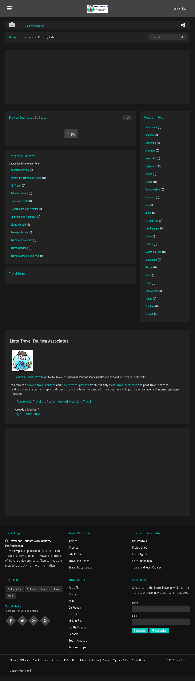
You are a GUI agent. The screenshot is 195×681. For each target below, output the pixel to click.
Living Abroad (18, 225)
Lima (148, 236)
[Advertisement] (97, 77)
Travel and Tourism (21, 240)
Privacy (84, 660)
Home (12, 37)
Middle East (76, 620)
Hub (74, 660)
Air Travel (16, 186)
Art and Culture (19, 193)
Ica (147, 205)
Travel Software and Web (25, 256)
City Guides (76, 554)
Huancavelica (152, 189)
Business (27, 37)
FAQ (66, 660)
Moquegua (151, 260)
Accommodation (20, 170)
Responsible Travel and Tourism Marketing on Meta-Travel (54, 401)
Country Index (33, 26)
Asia (71, 600)
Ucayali (149, 314)
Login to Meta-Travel (28, 413)
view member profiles (75, 385)
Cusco (149, 182)
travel (57, 589)
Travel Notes (138, 660)
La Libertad (151, 221)
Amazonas (151, 127)
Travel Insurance (79, 561)
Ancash (149, 135)
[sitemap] (7, 541)
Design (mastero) (19, 670)
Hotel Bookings (142, 561)
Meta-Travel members (123, 385)
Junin (148, 213)
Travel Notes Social (81, 567)
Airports (73, 547)
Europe (73, 614)
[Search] (182, 37)
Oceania (73, 634)
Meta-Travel (181, 660)
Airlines (73, 541)
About (13, 660)
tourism (45, 589)
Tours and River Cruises (147, 567)
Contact (56, 660)
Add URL (74, 587)
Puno (148, 283)
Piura (148, 275)
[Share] (183, 25)
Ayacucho (150, 158)
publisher (31, 589)
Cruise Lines (139, 547)
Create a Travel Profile (29, 377)
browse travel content (41, 385)
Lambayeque (152, 228)
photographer (14, 589)
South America (78, 640)
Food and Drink (19, 201)
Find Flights (139, 554)
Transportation (19, 232)
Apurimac (150, 143)
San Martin (151, 291)
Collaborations (40, 660)
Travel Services (19, 248)
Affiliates (24, 660)
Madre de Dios (153, 252)
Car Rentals (139, 541)
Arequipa (150, 150)
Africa (72, 594)
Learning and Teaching (23, 217)
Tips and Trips (77, 647)
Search (95, 660)
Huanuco (150, 197)
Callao (148, 174)
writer (10, 595)
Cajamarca (151, 166)
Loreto (149, 244)
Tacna (148, 299)
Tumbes (149, 306)
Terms (106, 660)
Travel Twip (12, 550)
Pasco (149, 267)
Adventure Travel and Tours (26, 178)
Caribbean (75, 607)
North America (78, 627)
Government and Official (24, 209)
